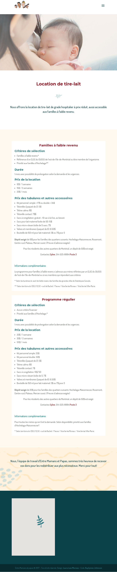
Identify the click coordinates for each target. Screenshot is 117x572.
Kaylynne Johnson (93, 568)
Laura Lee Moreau (71, 568)
